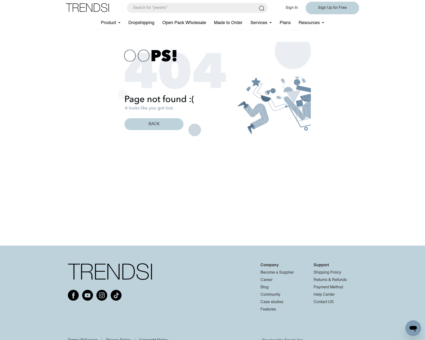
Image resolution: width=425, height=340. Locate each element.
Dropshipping (141, 23)
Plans (285, 23)
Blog (264, 287)
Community (270, 295)
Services (258, 23)
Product (108, 23)
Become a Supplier (277, 273)
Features (268, 309)
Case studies (271, 302)
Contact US (324, 302)
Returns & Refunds (330, 280)
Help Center (324, 295)
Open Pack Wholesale (184, 23)
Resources (309, 23)
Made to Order (228, 23)
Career (266, 280)
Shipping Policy (327, 273)
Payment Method (328, 287)
